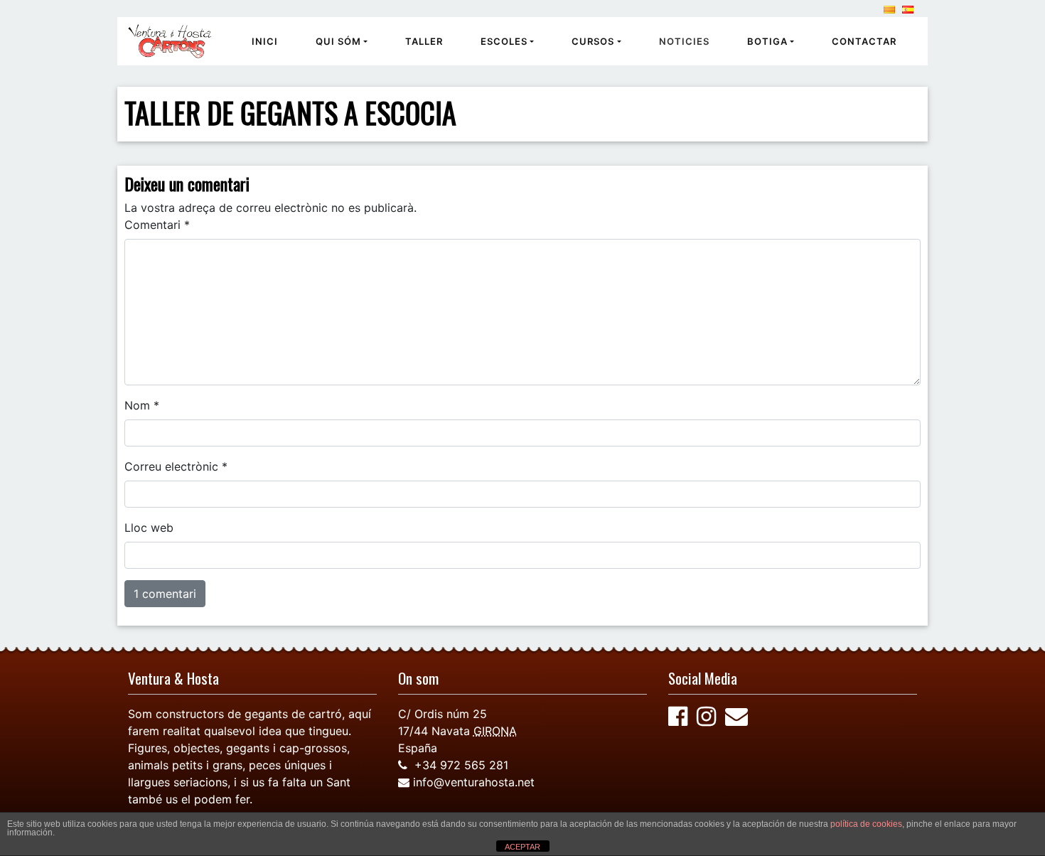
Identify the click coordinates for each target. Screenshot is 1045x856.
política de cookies (866, 824)
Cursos (593, 41)
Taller (424, 41)
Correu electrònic (175, 466)
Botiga (767, 41)
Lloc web (148, 527)
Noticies (684, 41)
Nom (141, 405)
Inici (265, 41)
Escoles (504, 41)
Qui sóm (338, 41)
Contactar (864, 41)
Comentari (157, 225)
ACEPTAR (522, 846)
